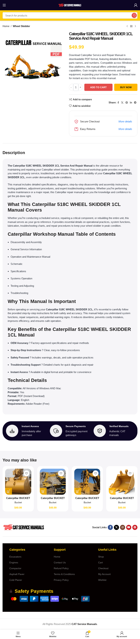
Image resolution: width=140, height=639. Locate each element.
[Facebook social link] (118, 102)
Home (6, 26)
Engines (13, 562)
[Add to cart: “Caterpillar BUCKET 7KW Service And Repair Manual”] (8, 491)
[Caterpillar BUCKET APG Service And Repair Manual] (122, 482)
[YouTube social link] (128, 527)
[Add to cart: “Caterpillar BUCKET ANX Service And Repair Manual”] (77, 491)
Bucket (18, 502)
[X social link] (122, 102)
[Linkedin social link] (131, 102)
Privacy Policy (61, 580)
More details (125, 121)
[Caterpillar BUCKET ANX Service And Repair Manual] (87, 482)
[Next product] (135, 26)
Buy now (126, 87)
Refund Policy (61, 568)
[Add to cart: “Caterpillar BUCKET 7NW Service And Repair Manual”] (43, 491)
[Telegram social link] (135, 102)
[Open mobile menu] (4, 5)
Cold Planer (15, 580)
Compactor (15, 568)
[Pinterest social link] (126, 102)
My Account (104, 574)
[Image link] (23, 527)
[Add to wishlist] (27, 473)
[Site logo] (70, 4)
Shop (101, 556)
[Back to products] (131, 26)
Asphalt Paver (16, 574)
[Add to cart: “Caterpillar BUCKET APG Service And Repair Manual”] (112, 491)
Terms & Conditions (64, 574)
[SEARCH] (134, 15)
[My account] (135, 5)
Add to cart (98, 87)
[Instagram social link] (122, 527)
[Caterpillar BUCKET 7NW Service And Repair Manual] (53, 482)
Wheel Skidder (21, 26)
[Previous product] (127, 26)
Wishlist (102, 580)
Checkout (103, 568)
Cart (100, 562)
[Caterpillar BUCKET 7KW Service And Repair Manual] (18, 482)
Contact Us (60, 562)
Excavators (15, 556)
